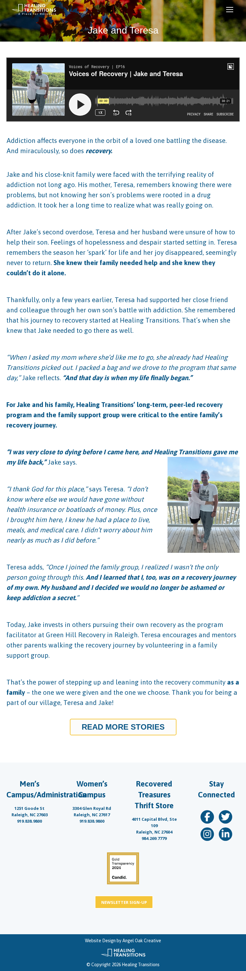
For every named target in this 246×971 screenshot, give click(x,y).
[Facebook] (207, 817)
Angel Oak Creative (141, 940)
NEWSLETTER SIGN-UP (124, 902)
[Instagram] (207, 834)
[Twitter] (225, 817)
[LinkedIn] (225, 834)
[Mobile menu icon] (229, 9)
